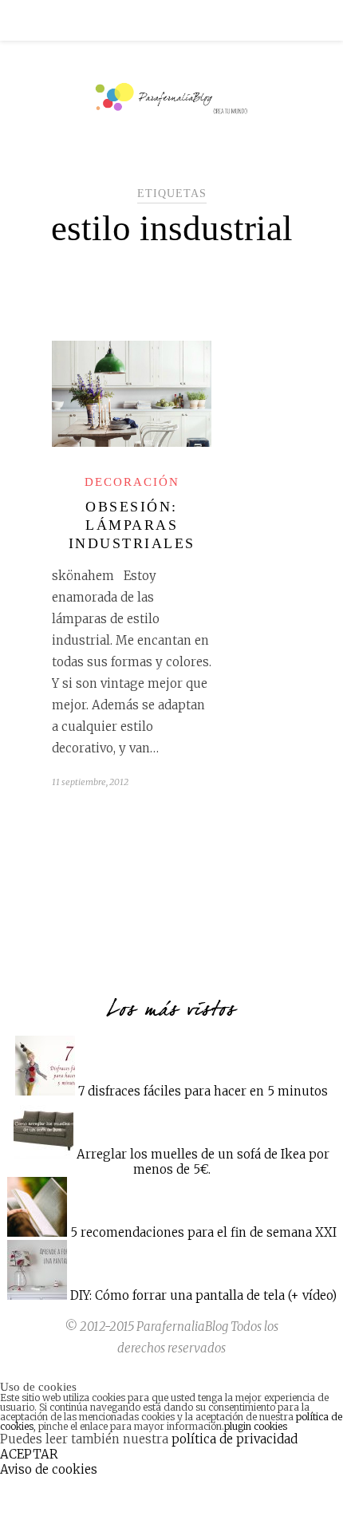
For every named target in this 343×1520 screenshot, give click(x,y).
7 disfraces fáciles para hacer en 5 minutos (203, 1091)
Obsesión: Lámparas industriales (132, 525)
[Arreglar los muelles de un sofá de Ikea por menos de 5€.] (43, 1154)
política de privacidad (235, 1439)
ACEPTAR (29, 1454)
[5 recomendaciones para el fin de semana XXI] (37, 1232)
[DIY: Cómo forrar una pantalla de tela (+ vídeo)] (37, 1295)
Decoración (132, 482)
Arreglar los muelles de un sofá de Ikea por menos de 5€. (203, 1162)
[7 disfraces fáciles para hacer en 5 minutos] (45, 1091)
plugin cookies (255, 1426)
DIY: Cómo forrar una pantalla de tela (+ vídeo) (203, 1295)
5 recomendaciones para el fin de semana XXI (203, 1232)
